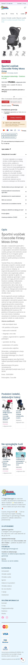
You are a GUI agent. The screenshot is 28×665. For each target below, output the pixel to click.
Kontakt (19, 3)
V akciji (4, 592)
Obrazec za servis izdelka (10, 561)
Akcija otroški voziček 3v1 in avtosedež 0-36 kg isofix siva (20, 461)
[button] (14, 13)
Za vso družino (6, 589)
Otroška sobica (7, 586)
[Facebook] (3, 617)
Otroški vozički (11, 18)
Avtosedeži (5, 571)
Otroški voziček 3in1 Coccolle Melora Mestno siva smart (6, 462)
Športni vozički (21, 18)
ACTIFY (18, 659)
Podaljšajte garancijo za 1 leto (15, 112)
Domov (4, 18)
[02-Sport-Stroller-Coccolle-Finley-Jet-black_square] (14, 38)
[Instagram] (7, 617)
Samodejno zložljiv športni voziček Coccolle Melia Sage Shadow (7, 415)
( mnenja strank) (12, 73)
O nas (24, 3)
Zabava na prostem (8, 583)
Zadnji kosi (5, 595)
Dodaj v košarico (16, 118)
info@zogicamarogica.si (10, 549)
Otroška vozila (6, 577)
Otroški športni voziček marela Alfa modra (20, 414)
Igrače (4, 580)
